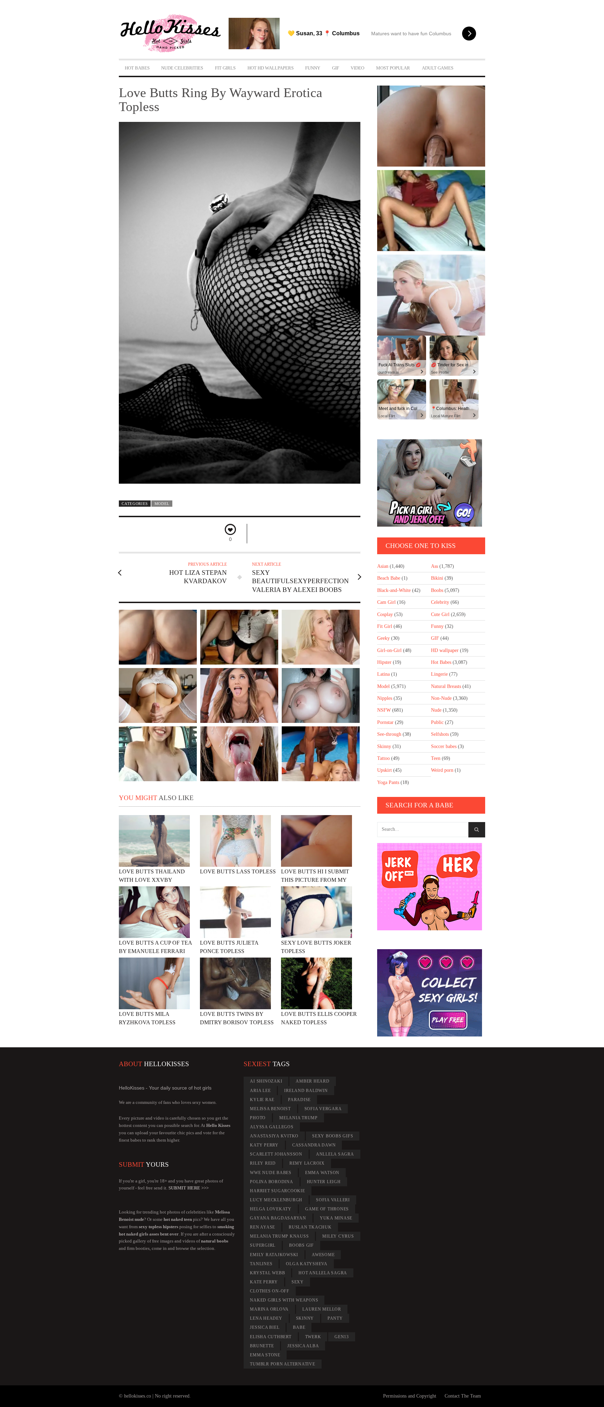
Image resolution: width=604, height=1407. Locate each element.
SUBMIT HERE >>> (188, 1187)
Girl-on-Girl (389, 650)
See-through (389, 734)
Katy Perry (264, 1145)
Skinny (384, 746)
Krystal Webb (267, 1272)
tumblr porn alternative (282, 1364)
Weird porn (442, 770)
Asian (382, 566)
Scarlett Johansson (276, 1154)
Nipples (384, 698)
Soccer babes (443, 746)
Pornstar (385, 722)
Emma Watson (322, 1172)
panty (335, 1318)
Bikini (437, 578)
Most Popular (393, 68)
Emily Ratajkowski (274, 1254)
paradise (299, 1099)
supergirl (262, 1245)
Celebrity (440, 602)
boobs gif (301, 1245)
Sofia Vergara (323, 1108)
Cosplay (385, 614)
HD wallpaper (445, 650)
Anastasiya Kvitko (274, 1136)
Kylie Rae (262, 1099)
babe (299, 1327)
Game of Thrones (327, 1209)
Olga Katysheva (307, 1263)
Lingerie (439, 674)
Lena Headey (266, 1318)
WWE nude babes (271, 1172)
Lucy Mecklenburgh (276, 1199)
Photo (258, 1117)
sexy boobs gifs (332, 1136)
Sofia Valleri (333, 1199)
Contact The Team (463, 1396)
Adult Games (437, 68)
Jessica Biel (264, 1327)
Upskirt (384, 770)
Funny (312, 68)
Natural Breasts (446, 686)
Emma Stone (265, 1355)
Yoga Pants (388, 782)
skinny (305, 1318)
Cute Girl (440, 614)
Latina (383, 674)
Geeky (383, 638)
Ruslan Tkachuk (310, 1227)
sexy (298, 1282)
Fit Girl (384, 626)
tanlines (261, 1263)
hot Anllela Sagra (323, 1272)
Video (357, 68)
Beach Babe (388, 578)
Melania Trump (298, 1117)
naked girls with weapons (284, 1300)
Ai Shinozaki (266, 1081)
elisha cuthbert (270, 1336)
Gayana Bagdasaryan (278, 1218)
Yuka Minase (336, 1218)
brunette (262, 1345)
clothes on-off (269, 1291)
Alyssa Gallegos (271, 1126)
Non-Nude (441, 698)
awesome (323, 1254)
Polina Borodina (271, 1181)
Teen (435, 758)
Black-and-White (394, 590)
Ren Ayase (262, 1227)
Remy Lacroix (307, 1163)
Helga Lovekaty (271, 1209)
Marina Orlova (269, 1309)
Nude (436, 710)
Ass (434, 566)
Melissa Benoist (270, 1108)
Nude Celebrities (182, 68)
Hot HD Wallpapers (270, 68)
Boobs (437, 590)
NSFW (384, 710)
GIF (335, 68)
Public (437, 722)
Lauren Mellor (321, 1309)
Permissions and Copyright (409, 1396)
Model (162, 503)
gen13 (342, 1336)
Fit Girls (225, 68)
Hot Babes (137, 68)
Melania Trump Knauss (279, 1236)
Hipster (384, 662)
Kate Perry (264, 1282)
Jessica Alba (303, 1345)
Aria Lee (260, 1090)
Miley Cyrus (338, 1236)
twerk (313, 1336)
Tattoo (383, 758)
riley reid (263, 1163)
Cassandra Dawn (314, 1145)
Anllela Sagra (335, 1154)
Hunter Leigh (324, 1181)
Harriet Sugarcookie (277, 1190)
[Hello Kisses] (174, 33)
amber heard (312, 1081)
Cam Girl (386, 602)
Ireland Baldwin (306, 1090)
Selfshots (440, 734)
